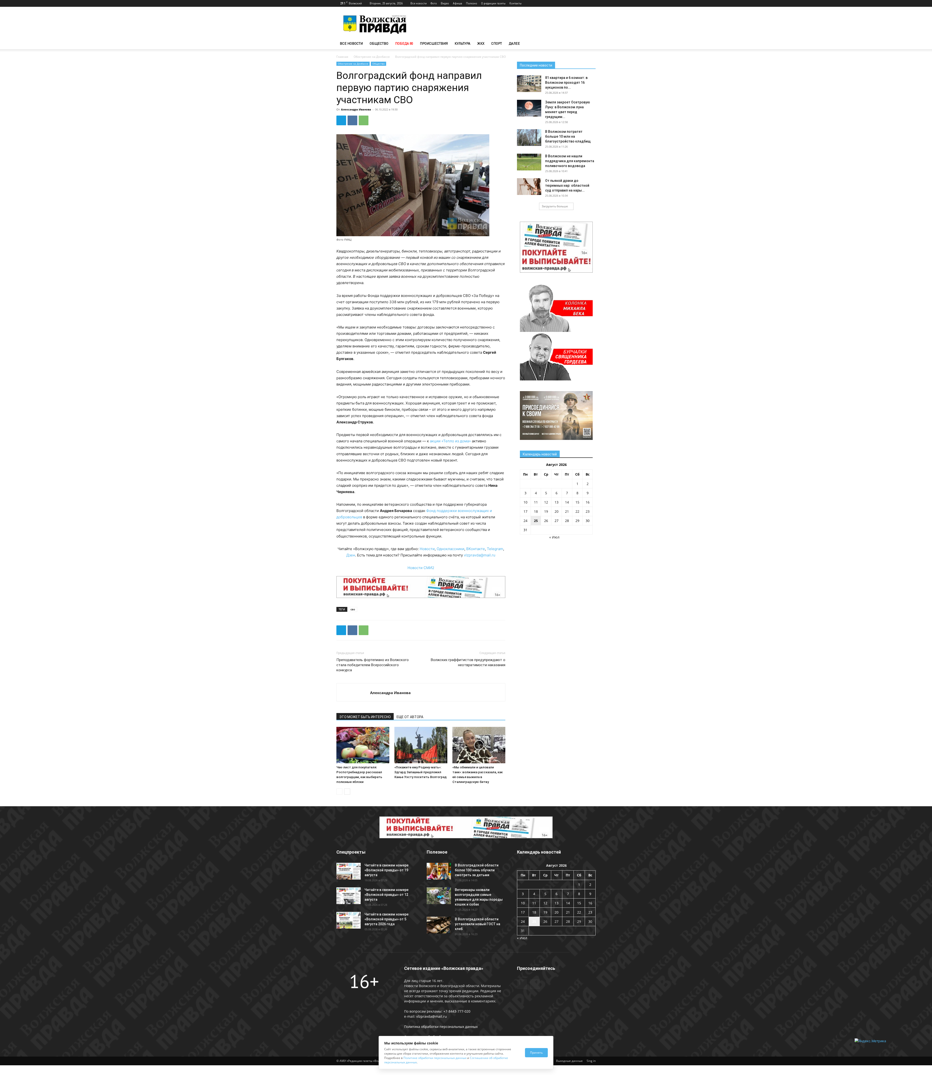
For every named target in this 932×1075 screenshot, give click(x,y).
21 (567, 511)
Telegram (495, 548)
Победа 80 (404, 43)
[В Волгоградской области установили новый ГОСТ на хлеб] (439, 925)
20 (556, 511)
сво (352, 609)
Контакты (515, 3)
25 (536, 520)
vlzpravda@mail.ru (479, 555)
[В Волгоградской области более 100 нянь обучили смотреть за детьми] (439, 871)
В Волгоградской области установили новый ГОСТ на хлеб (477, 924)
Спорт (496, 43)
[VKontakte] (592, 3)
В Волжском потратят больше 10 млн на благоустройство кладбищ (568, 136)
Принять (536, 1052)
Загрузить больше (555, 206)
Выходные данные (569, 1061)
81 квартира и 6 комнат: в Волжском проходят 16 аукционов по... (566, 82)
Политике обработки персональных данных (434, 1058)
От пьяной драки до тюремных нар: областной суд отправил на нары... (567, 185)
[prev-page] (339, 792)
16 (588, 502)
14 (567, 502)
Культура (462, 43)
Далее (514, 43)
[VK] (352, 120)
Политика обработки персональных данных (441, 1026)
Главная (342, 57)
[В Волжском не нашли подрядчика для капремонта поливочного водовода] (529, 162)
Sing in (591, 1061)
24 (525, 520)
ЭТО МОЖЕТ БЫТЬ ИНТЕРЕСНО (365, 717)
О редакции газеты (493, 3)
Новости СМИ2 (421, 567)
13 (556, 502)
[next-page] (347, 792)
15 (577, 502)
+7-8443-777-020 (456, 1011)
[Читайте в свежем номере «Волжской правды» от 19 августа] (348, 871)
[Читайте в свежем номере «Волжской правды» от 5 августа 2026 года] (348, 920)
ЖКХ (480, 43)
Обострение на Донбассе (372, 57)
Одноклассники (450, 548)
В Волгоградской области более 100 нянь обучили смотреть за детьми (477, 870)
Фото (434, 3)
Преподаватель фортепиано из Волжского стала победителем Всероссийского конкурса (372, 665)
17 (525, 511)
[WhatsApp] (363, 120)
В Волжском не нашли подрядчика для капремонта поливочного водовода (569, 161)
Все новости (418, 3)
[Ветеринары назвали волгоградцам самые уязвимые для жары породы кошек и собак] (439, 895)
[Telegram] (584, 3)
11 (536, 502)
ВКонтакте (475, 548)
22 (577, 511)
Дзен (350, 555)
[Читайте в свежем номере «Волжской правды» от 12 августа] (348, 895)
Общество (379, 43)
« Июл (554, 537)
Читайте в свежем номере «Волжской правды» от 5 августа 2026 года (386, 919)
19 (546, 511)
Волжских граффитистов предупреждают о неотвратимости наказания (468, 662)
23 (588, 511)
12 (546, 502)
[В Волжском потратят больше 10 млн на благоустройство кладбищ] (529, 137)
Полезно (471, 3)
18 (536, 511)
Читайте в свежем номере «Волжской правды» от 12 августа (386, 894)
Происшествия (434, 43)
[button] (590, 44)
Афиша (457, 3)
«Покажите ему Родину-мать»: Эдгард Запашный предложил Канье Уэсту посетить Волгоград (420, 772)
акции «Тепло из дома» (450, 441)
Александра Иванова (356, 109)
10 (525, 502)
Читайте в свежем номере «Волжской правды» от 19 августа (386, 870)
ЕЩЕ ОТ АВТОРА (410, 717)
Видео (445, 3)
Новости (427, 548)
